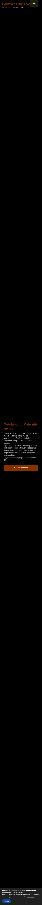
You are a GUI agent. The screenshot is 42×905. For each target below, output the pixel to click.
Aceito (7, 901)
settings (30, 897)
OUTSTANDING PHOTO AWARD (17, 4)
